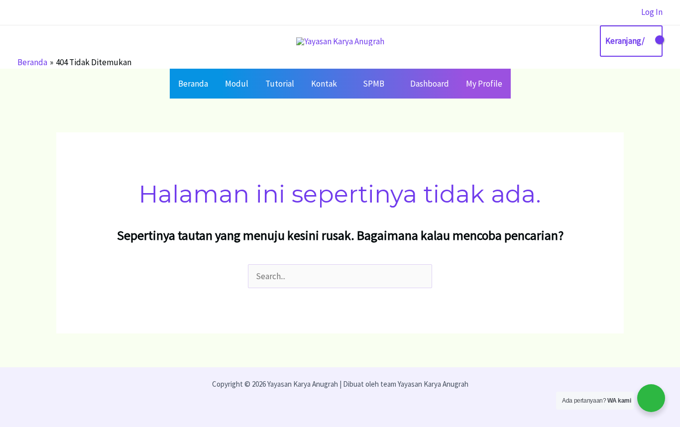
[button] (341, 84)
